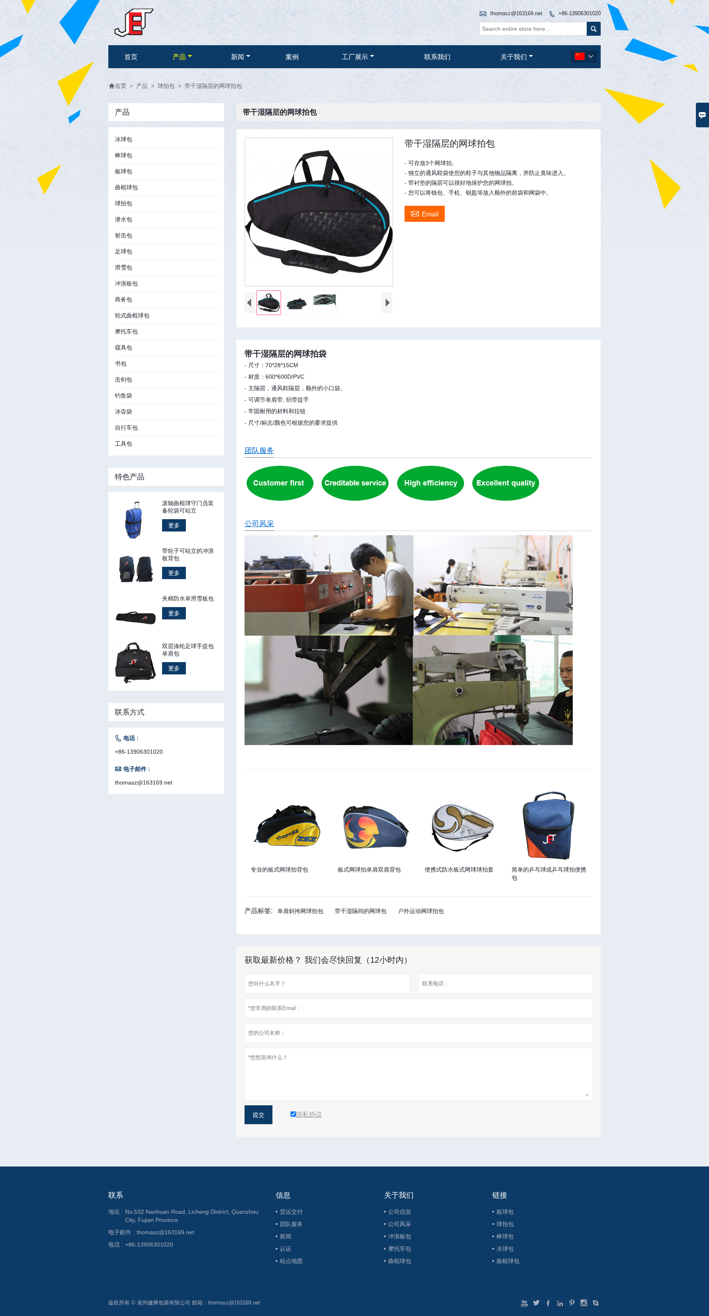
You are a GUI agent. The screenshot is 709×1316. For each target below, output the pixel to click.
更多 (174, 525)
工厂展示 (355, 56)
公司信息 (399, 1211)
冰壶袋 (123, 411)
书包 (120, 363)
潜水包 (123, 219)
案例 (292, 56)
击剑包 (123, 379)
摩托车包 (126, 331)
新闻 (237, 56)
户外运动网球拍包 (421, 911)
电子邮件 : (121, 1232)
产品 (179, 56)
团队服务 (259, 450)
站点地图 (291, 1261)
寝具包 (123, 347)
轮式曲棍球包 (132, 315)
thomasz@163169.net (516, 13)
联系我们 (437, 56)
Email (425, 213)
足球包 (123, 251)
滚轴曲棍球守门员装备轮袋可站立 (188, 507)
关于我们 (514, 56)
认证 (285, 1248)
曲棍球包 (126, 187)
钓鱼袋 (123, 395)
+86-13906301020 (579, 13)
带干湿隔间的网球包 (361, 911)
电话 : (115, 1244)
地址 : (115, 1211)
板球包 (123, 171)
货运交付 (291, 1211)
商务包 (123, 299)
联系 (115, 1195)
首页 (130, 56)
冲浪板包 (126, 283)
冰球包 (123, 139)
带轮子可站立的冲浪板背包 (188, 554)
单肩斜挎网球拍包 (300, 911)
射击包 (123, 235)
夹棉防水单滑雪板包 (188, 598)
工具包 (123, 443)
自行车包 (126, 427)
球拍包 (166, 86)
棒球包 (123, 155)
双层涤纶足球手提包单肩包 (188, 650)
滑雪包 (123, 267)
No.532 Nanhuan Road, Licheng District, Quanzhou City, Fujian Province (191, 1215)
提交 (258, 1114)
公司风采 (259, 524)
